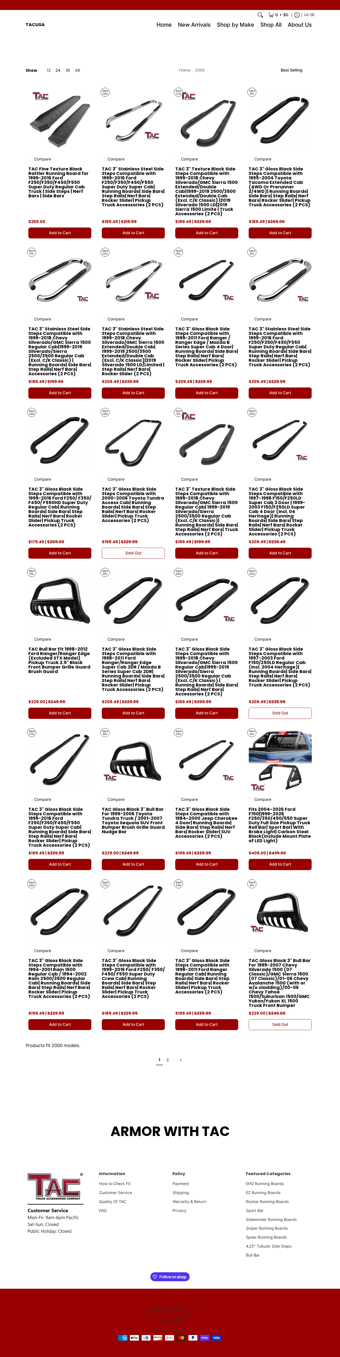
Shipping (180, 1192)
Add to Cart (60, 232)
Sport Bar (255, 1210)
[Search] (260, 15)
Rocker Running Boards (267, 1201)
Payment (180, 1183)
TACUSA (35, 24)
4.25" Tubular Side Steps (268, 1246)
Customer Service (115, 1192)
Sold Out (133, 553)
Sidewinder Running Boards (271, 1219)
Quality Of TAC (112, 1201)
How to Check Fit (115, 1183)
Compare (42, 159)
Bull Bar (253, 1255)
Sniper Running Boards (267, 1228)
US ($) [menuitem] (309, 15)
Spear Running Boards (266, 1237)
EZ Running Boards (263, 1192)
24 (58, 70)
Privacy (179, 1210)
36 (67, 70)
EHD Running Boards (265, 1183)
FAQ (103, 1210)
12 (49, 70)
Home (184, 70)
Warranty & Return (189, 1201)
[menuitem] (278, 15)
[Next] (180, 1060)
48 (77, 70)
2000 (200, 70)
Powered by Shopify (170, 1330)
